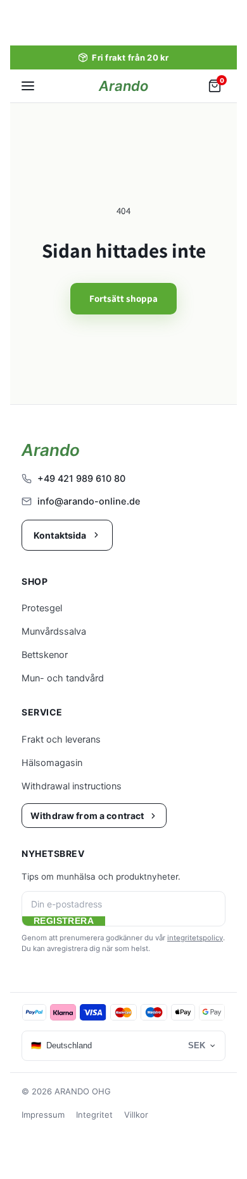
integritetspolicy (195, 937)
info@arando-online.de (89, 501)
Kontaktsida (60, 535)
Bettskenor (45, 655)
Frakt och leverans (61, 739)
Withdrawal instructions (72, 786)
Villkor (136, 1115)
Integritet (94, 1115)
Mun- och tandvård (63, 678)
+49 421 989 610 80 (81, 478)
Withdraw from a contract (87, 815)
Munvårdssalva (54, 631)
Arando (123, 86)
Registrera (64, 921)
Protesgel (42, 608)
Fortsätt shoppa (123, 298)
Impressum (43, 1115)
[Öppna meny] (27, 85)
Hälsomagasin (52, 763)
